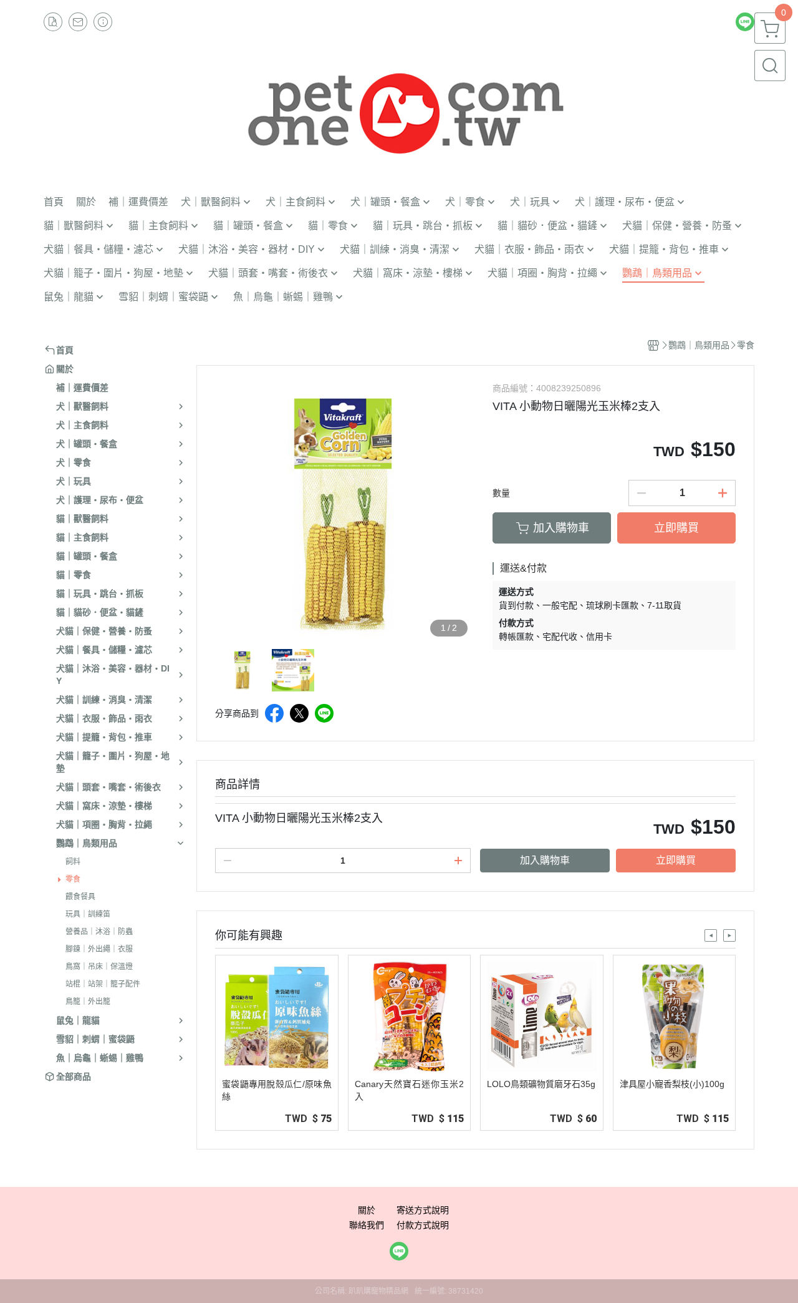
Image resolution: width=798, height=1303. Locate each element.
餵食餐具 (80, 896)
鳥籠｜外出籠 (87, 1001)
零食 (72, 879)
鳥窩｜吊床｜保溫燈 (99, 966)
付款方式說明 (423, 1225)
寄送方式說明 (423, 1210)
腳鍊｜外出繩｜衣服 (99, 949)
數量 (501, 493)
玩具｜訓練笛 (87, 914)
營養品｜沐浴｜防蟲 (99, 931)
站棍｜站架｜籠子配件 (102, 984)
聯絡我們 (366, 1225)
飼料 (72, 861)
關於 (366, 1210)
